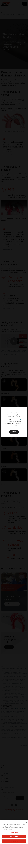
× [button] (25, 410)
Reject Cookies (14, 836)
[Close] (26, 822)
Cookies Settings (14, 832)
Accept (14, 431)
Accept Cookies (14, 841)
